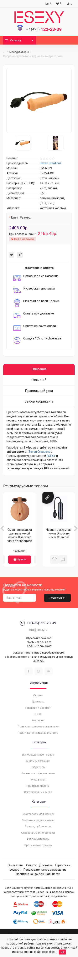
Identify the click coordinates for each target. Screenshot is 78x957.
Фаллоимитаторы (38, 838)
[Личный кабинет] (69, 3)
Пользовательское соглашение (38, 726)
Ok (62, 952)
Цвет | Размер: (21, 217)
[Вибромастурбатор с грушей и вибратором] (39, 100)
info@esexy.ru (38, 629)
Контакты (38, 720)
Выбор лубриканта (39, 401)
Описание (39, 369)
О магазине (16, 865)
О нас (38, 714)
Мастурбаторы (19, 51)
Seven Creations (39, 451)
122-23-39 (44, 29)
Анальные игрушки (38, 760)
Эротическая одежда (38, 845)
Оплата (38, 695)
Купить (21, 559)
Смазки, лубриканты (38, 826)
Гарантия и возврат (38, 707)
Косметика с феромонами (38, 773)
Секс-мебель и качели (38, 792)
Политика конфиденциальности (38, 732)
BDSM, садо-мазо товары (38, 754)
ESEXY (51, 455)
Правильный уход (39, 391)
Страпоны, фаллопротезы (38, 832)
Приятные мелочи (38, 785)
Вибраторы (38, 767)
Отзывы (39, 380)
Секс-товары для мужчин (38, 820)
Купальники (38, 779)
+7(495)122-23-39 (41, 623)
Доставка (38, 701)
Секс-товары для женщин (38, 813)
